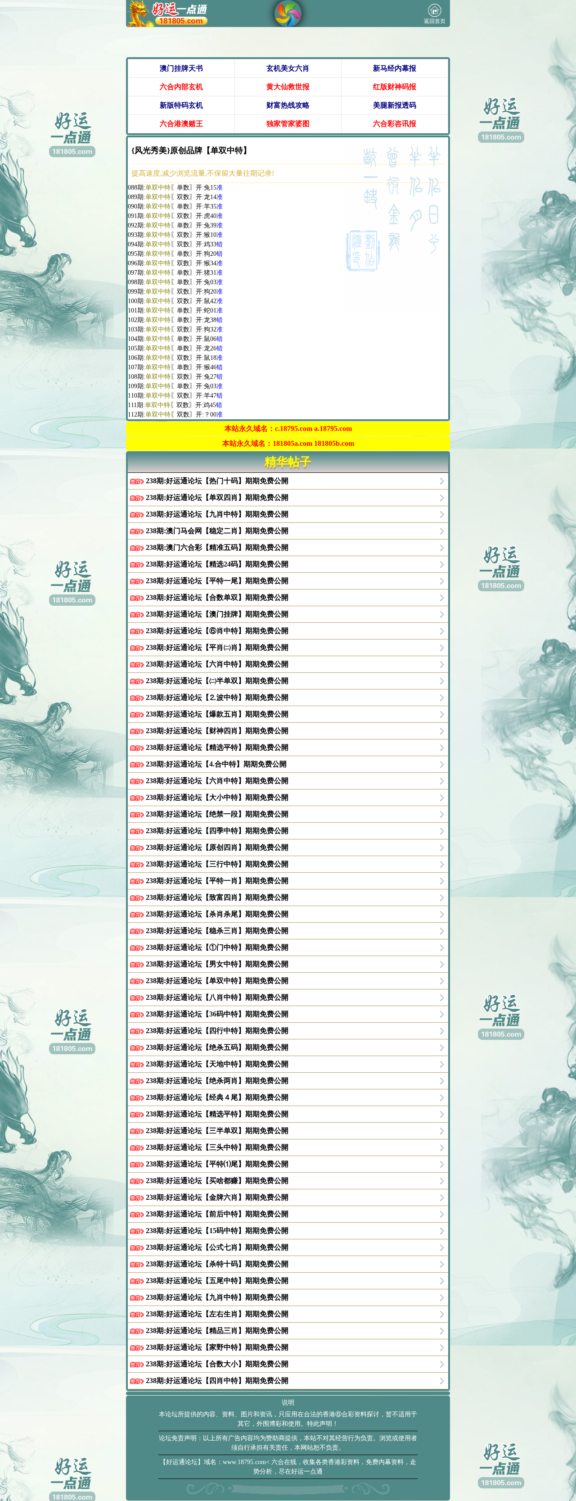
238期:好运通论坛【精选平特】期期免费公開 (217, 747)
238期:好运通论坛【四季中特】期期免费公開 (217, 830)
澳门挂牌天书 (181, 68)
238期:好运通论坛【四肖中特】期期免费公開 (217, 1380)
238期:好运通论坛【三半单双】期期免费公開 (217, 1130)
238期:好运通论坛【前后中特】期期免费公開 (217, 1214)
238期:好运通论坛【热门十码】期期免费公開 (217, 481)
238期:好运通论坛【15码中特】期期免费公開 (217, 1230)
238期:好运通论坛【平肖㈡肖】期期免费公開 (217, 647)
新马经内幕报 (394, 68)
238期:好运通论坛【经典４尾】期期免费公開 (217, 1097)
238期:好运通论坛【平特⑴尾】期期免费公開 (217, 1164)
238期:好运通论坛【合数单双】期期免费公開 (217, 597)
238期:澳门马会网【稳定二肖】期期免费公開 (217, 531)
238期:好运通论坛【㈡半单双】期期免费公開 (217, 681)
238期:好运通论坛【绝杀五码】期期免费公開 (217, 1047)
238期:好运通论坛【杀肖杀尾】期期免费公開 (217, 914)
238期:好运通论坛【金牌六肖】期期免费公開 (217, 1197)
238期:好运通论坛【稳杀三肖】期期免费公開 (217, 930)
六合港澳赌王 (181, 123)
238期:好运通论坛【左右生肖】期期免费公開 (217, 1314)
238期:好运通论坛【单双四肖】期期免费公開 (217, 497)
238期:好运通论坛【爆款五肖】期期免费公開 (217, 714)
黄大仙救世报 (288, 87)
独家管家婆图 (288, 123)
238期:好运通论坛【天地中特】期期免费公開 (217, 1064)
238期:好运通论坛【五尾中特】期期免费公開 (217, 1280)
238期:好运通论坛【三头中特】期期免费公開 (217, 1147)
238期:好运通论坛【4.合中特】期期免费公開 (216, 764)
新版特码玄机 (181, 105)
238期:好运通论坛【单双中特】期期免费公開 (217, 980)
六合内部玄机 (181, 87)
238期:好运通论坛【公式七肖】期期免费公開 (217, 1247)
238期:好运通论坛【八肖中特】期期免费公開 (217, 997)
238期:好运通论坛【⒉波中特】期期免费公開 (217, 697)
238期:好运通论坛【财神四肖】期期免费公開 (217, 731)
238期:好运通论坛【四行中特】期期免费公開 (217, 1030)
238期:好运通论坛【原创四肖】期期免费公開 (217, 847)
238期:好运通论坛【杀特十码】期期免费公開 (217, 1264)
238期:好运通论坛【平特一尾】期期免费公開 (217, 581)
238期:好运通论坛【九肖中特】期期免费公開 (217, 514)
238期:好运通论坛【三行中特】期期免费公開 (217, 864)
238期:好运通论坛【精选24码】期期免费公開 (217, 564)
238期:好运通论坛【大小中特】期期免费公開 (217, 797)
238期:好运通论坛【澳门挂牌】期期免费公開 (217, 614)
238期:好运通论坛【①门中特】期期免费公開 (217, 947)
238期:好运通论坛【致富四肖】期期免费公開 (217, 897)
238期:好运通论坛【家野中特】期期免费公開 (217, 1347)
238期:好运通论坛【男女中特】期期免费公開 (217, 964)
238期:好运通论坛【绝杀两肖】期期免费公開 (217, 1080)
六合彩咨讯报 (394, 123)
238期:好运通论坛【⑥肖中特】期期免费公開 (217, 631)
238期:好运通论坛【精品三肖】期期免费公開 (217, 1330)
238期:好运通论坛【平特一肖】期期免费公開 (217, 880)
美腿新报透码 (394, 105)
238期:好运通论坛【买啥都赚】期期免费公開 (217, 1180)
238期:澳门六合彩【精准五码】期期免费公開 (217, 547)
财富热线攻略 (288, 105)
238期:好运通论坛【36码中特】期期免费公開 (217, 1014)
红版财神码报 (394, 87)
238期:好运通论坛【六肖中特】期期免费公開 (217, 664)
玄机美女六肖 (288, 68)
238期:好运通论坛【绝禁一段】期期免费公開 (217, 814)
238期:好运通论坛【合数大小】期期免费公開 (217, 1364)
